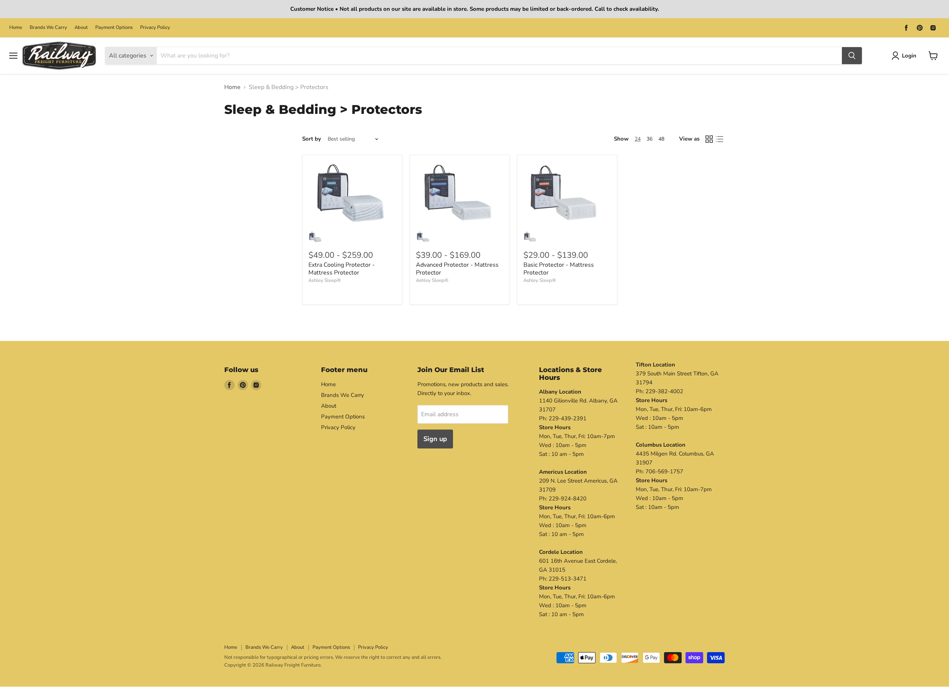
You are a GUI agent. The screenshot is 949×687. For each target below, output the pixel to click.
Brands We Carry (48, 27)
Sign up (435, 438)
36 (649, 138)
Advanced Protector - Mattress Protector (457, 269)
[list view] (719, 139)
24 (638, 138)
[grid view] (709, 139)
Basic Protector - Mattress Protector (558, 269)
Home (15, 27)
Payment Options (114, 27)
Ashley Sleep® (324, 280)
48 (661, 138)
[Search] (852, 55)
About (81, 27)
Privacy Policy (155, 27)
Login (909, 55)
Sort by (311, 139)
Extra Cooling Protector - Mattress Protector (341, 269)
